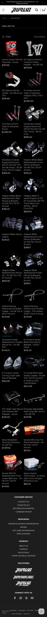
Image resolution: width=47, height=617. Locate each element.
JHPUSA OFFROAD (23, 583)
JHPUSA (23, 570)
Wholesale (23, 552)
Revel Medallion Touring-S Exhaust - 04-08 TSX (11, 442)
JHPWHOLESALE (23, 576)
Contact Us (23, 502)
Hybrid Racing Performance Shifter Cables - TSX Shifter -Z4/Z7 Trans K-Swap (34, 310)
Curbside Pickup (24, 512)
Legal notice (27, 613)
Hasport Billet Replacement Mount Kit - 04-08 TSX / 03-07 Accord (12, 274)
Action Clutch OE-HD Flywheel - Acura (12, 60)
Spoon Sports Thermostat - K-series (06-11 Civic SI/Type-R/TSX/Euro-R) (34, 477)
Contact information (16, 613)
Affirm (23, 527)
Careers (23, 549)
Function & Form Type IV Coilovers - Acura (11, 126)
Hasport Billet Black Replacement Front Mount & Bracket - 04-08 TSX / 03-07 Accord (33, 165)
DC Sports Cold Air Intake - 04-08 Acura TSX (12, 93)
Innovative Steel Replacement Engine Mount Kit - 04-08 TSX (12, 343)
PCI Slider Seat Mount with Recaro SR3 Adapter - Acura (12, 411)
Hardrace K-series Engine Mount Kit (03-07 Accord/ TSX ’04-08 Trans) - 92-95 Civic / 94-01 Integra (12, 165)
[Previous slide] (2, 2)
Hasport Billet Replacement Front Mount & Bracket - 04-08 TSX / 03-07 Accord (33, 239)
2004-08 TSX (15, 18)
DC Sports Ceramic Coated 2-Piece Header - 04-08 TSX (33, 62)
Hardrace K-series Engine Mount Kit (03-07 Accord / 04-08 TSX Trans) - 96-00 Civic (34, 129)
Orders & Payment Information (23, 524)
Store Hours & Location (23, 556)
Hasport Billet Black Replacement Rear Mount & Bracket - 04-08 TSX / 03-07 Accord (11, 201)
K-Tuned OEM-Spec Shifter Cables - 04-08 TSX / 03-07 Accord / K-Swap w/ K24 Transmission (34, 378)
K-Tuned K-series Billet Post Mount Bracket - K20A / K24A (32, 343)
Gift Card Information (23, 530)
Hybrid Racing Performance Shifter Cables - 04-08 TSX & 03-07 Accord (12, 310)
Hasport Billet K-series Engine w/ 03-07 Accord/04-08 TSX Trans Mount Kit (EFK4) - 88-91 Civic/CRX (34, 202)
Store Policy (23, 505)
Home (4, 18)
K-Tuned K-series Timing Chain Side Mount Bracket (11, 375)
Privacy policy (21, 610)
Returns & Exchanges (23, 508)
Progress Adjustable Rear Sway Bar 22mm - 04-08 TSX (34, 411)
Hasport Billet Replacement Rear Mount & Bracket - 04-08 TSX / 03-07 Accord (33, 275)
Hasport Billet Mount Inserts (12, 235)
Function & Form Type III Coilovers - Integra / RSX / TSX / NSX (33, 94)
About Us (23, 546)
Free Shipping (23, 534)
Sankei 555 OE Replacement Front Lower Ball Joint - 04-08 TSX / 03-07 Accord (12, 478)
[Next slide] (44, 2)
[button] (3, 10)
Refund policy (13, 610)
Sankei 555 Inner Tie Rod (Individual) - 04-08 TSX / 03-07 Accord (34, 444)
